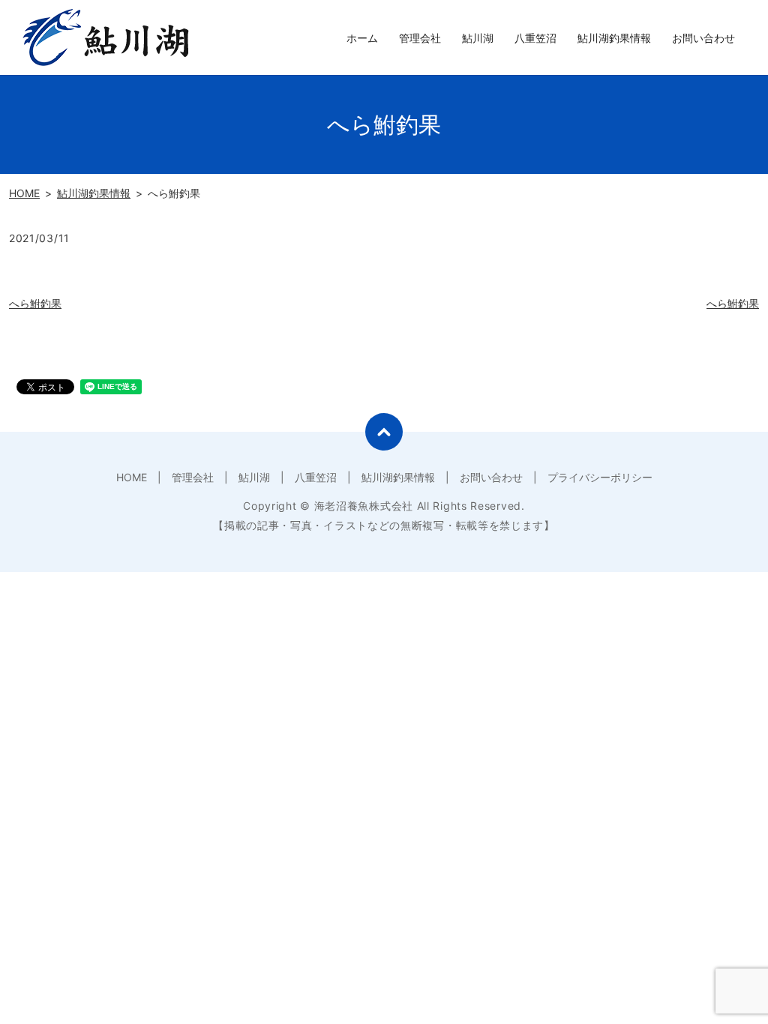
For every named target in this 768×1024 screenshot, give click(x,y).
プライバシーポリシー (600, 477)
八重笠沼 (535, 37)
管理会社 (420, 37)
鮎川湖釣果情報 (614, 37)
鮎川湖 (478, 37)
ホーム (362, 37)
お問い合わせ (703, 37)
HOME (24, 193)
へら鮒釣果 (35, 303)
